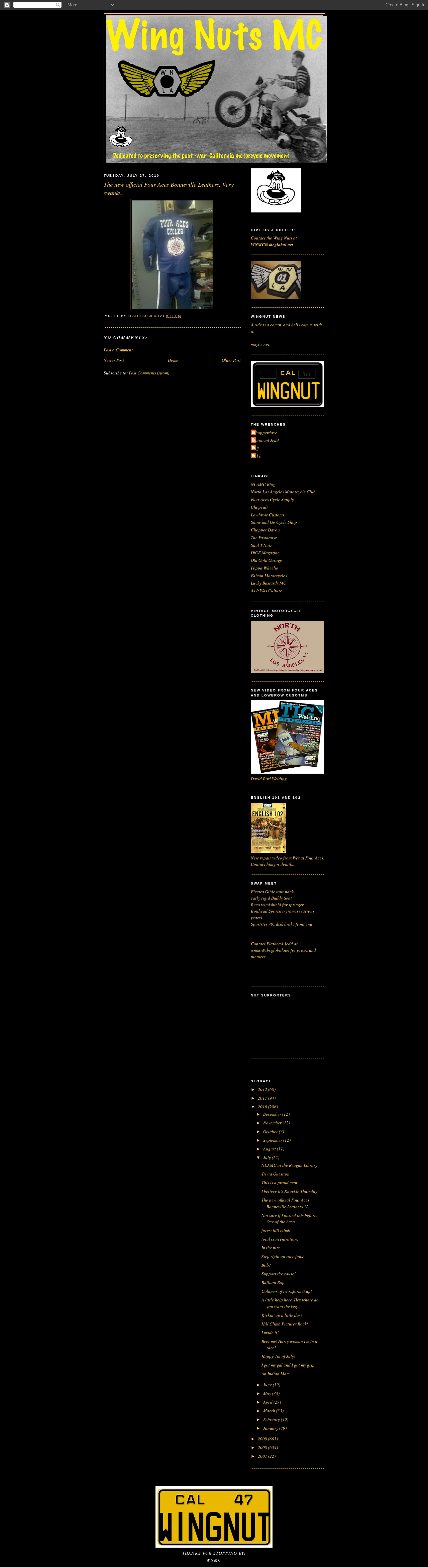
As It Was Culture (266, 591)
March (269, 1411)
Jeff (255, 448)
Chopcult (259, 507)
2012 (263, 1089)
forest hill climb (275, 1230)
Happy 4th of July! (278, 1356)
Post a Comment (118, 350)
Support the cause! (278, 1274)
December (272, 1114)
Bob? (266, 1265)
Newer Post (114, 360)
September (273, 1140)
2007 (263, 1456)
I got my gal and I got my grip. (288, 1365)
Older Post (231, 360)
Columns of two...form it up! (286, 1291)
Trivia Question (275, 1174)
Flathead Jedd (265, 440)
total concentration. (279, 1239)
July (267, 1157)
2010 (263, 1107)
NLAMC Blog (263, 484)
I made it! (270, 1332)
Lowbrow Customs (267, 515)
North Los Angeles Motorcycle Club (283, 492)
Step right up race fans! (282, 1256)
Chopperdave (264, 433)
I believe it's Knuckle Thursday (289, 1191)
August (270, 1149)
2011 (263, 1098)
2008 (263, 1447)
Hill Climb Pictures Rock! (284, 1324)
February (272, 1419)
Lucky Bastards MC (268, 583)
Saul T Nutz (261, 545)
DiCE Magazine (265, 553)
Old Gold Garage (266, 560)
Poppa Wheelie (264, 568)
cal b (256, 456)
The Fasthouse (264, 537)
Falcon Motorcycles (269, 576)
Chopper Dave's (265, 530)
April (268, 1402)
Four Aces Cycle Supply (272, 499)
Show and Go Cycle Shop (274, 522)
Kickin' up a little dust (281, 1315)
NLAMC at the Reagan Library (289, 1165)
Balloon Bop (273, 1282)
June (268, 1385)
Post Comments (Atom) (149, 373)
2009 (263, 1439)
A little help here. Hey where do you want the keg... (290, 1303)
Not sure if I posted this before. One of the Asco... (289, 1218)
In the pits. (271, 1248)
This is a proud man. (279, 1183)
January (271, 1428)
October (271, 1131)
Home (173, 360)
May (267, 1393)
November (273, 1123)
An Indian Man (275, 1374)
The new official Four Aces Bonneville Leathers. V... (285, 1203)
